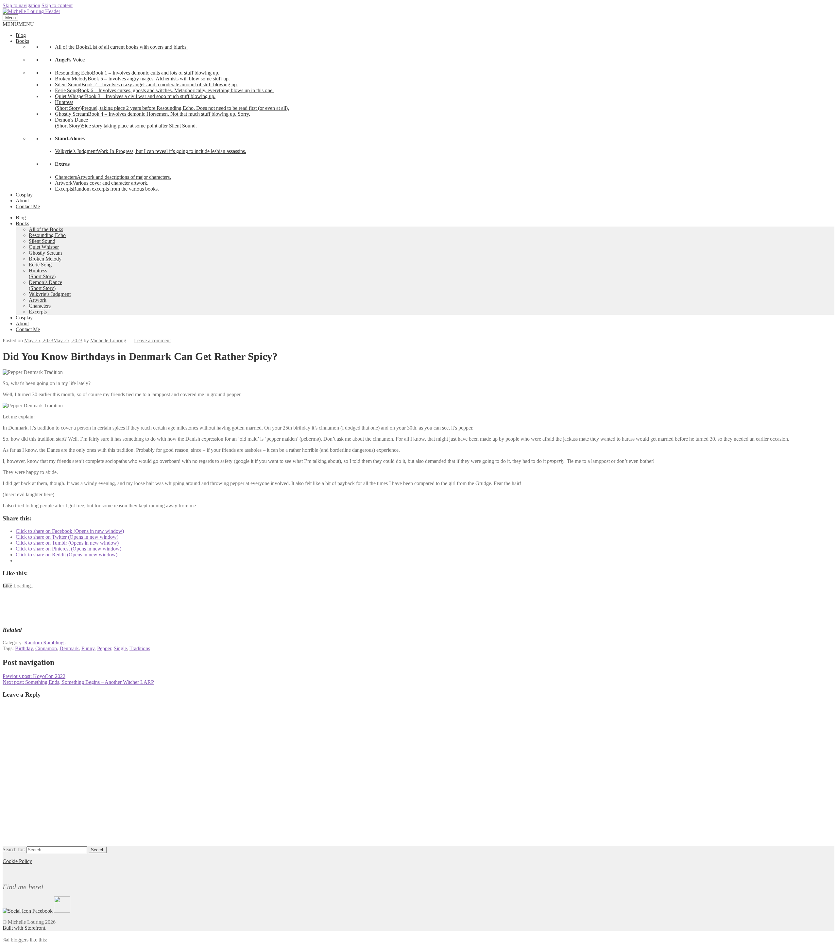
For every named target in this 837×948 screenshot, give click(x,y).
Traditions (139, 648)
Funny (87, 648)
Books (22, 41)
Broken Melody (45, 259)
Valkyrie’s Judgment (50, 294)
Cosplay (24, 194)
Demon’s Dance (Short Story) (45, 285)
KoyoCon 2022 (34, 676)
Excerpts (38, 311)
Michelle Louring (108, 340)
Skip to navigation (21, 5)
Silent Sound (42, 241)
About (22, 200)
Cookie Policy (17, 861)
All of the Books (46, 229)
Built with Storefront (24, 928)
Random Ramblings (44, 642)
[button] (18, 24)
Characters (40, 306)
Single (120, 648)
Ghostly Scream (45, 253)
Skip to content (57, 5)
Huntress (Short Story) (42, 273)
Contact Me (28, 206)
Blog (21, 35)
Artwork (37, 300)
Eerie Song (40, 264)
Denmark (69, 648)
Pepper (104, 648)
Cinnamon (46, 648)
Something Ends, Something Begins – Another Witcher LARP (78, 682)
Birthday (24, 648)
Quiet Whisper (44, 247)
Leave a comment (152, 340)
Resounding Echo (47, 235)
